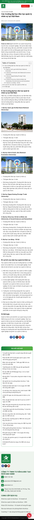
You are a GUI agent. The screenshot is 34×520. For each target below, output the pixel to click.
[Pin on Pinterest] (20, 337)
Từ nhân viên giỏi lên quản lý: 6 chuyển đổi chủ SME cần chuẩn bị (17, 438)
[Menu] (32, 6)
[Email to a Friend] (17, 337)
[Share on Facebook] (11, 337)
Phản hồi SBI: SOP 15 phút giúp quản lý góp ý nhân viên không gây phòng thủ (16, 358)
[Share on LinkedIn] (23, 337)
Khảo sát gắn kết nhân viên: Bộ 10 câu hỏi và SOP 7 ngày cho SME (16, 400)
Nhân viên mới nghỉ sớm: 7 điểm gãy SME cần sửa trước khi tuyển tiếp (16, 363)
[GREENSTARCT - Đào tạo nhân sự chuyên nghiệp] (5, 6)
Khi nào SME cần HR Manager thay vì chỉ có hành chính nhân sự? (16, 372)
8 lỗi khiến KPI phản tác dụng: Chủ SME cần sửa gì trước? (16, 442)
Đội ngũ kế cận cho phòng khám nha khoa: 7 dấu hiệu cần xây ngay (16, 382)
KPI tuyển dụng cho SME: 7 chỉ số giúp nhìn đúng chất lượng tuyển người (16, 433)
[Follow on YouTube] (8, 466)
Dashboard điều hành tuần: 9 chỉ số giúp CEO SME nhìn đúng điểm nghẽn (16, 386)
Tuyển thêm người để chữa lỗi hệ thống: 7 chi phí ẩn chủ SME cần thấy (16, 410)
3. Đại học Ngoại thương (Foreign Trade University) (16, 76)
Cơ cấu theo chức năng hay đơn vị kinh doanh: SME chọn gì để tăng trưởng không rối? (17, 391)
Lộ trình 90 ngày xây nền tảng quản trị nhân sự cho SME (16, 396)
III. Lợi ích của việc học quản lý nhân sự (14, 84)
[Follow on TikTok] (5, 466)
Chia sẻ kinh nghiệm (7, 11)
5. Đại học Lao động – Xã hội (13, 82)
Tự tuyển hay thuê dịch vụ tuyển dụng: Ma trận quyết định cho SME (17, 354)
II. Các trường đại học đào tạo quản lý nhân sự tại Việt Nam (16, 66)
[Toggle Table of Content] (29, 63)
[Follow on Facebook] (2, 466)
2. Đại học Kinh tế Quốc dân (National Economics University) (18, 73)
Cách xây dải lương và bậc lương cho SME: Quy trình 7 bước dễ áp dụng (17, 424)
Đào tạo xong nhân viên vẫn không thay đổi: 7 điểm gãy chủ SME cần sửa (17, 414)
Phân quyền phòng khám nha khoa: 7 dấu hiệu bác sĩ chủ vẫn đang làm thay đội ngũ (17, 428)
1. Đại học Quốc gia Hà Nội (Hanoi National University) (16, 70)
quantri (18, 20)
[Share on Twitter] (14, 337)
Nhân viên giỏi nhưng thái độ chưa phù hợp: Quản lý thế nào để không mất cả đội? (17, 405)
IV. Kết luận (6, 86)
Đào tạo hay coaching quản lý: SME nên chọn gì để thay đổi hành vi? (16, 419)
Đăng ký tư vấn (25, 6)
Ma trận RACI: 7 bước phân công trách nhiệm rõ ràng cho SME (17, 377)
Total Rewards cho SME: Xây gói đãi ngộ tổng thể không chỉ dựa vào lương (16, 368)
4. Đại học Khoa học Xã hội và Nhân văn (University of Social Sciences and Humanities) (18, 80)
